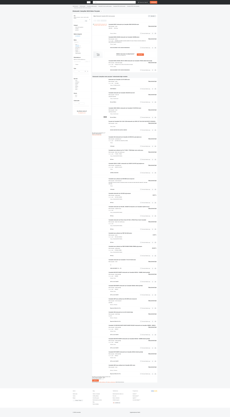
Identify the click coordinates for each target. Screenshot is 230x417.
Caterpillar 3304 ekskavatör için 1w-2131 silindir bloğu (121, 312)
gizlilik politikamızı (102, 382)
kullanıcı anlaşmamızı (111, 382)
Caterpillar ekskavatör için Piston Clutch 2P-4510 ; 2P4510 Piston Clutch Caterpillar (127, 219)
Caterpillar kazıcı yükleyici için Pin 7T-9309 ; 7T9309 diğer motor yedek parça (126, 150)
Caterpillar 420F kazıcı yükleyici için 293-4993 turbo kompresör (123, 298)
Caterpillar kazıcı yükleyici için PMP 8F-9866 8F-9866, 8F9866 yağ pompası (125, 246)
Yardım (74, 395)
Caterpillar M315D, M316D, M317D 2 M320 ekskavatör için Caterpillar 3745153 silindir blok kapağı (130, 60)
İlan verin (140, 54)
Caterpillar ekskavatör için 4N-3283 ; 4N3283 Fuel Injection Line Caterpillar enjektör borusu (129, 206)
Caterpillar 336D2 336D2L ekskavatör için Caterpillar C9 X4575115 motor (125, 108)
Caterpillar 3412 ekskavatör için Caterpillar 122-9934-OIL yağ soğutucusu (125, 137)
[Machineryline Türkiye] (79, 2)
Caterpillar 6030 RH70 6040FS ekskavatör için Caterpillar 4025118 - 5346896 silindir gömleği (129, 338)
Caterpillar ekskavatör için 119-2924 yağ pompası (120, 193)
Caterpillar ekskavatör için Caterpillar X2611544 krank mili (122, 92)
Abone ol (95, 380)
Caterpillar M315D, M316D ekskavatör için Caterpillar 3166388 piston (124, 37)
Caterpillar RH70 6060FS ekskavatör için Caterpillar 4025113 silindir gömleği (126, 351)
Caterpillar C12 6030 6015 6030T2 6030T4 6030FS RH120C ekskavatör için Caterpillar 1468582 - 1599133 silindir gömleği (136, 325)
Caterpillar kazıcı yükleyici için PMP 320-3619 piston (120, 233)
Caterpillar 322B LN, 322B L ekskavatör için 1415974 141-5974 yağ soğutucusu (126, 163)
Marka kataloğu (96, 404)
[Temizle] (89, 19)
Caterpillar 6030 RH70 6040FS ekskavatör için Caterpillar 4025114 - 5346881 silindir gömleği (129, 272)
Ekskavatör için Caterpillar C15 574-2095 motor (119, 79)
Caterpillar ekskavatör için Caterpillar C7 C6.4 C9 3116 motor (122, 259)
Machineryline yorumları (97, 399)
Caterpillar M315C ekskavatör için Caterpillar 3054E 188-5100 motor (124, 24)
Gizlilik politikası (96, 395)
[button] (152, 33)
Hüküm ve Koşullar (96, 393)
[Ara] (94, 2)
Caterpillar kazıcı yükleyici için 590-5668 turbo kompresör (121, 178)
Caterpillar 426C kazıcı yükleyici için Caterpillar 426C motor (122, 365)
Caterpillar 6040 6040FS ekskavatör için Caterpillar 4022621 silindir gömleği (126, 285)
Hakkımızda (75, 393)
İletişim (74, 397)
